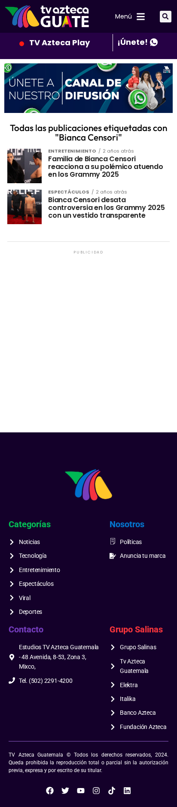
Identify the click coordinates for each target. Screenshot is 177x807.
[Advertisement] (88, 345)
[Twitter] (65, 790)
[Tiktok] (111, 790)
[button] (165, 16)
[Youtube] (80, 790)
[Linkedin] (127, 790)
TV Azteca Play (59, 42)
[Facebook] (50, 790)
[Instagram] (96, 790)
